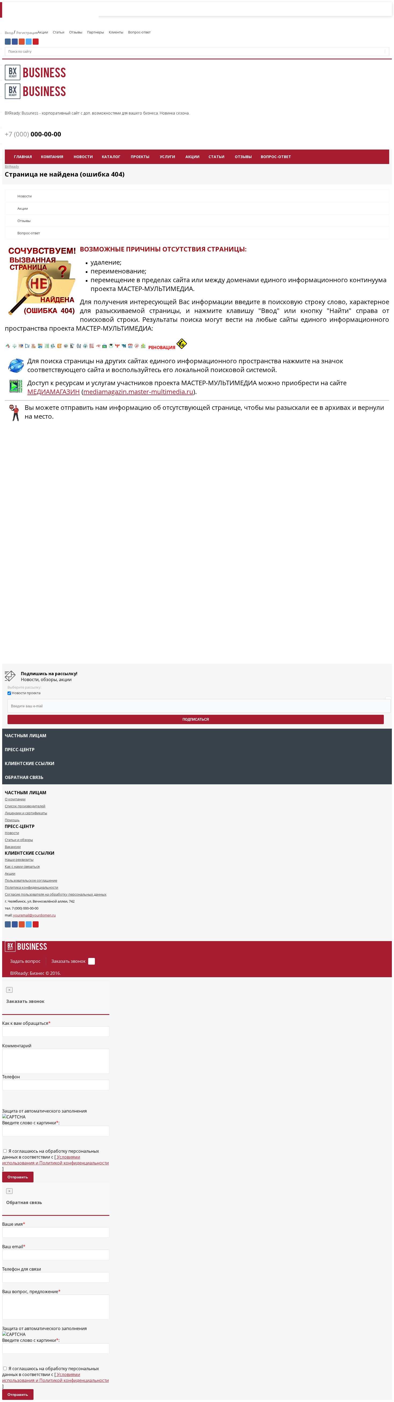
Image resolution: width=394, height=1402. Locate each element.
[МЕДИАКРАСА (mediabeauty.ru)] (98, 347)
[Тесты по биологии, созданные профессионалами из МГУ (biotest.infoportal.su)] (143, 347)
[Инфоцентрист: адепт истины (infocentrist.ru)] (85, 347)
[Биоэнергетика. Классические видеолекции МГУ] (40, 347)
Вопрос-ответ (139, 32)
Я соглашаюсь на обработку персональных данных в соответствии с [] (55, 1160)
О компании (15, 799)
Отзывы (75, 32)
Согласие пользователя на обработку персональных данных (55, 894)
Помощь (12, 819)
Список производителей (25, 806)
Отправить (18, 1177)
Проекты (140, 156)
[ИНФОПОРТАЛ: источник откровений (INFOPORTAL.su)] (27, 347)
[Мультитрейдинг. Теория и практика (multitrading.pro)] (8, 347)
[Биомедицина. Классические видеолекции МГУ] (53, 347)
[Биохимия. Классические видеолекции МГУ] (34, 347)
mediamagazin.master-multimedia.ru (138, 391)
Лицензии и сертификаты (26, 813)
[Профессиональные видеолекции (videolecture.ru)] (72, 347)
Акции (43, 32)
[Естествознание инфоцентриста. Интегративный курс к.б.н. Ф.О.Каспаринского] (14, 347)
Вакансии (13, 846)
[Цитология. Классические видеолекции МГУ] (59, 347)
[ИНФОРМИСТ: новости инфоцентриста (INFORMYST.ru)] (21, 347)
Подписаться (196, 719)
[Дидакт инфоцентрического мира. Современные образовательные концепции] (66, 347)
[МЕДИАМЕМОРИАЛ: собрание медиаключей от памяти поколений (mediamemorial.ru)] (136, 347)
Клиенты (116, 32)
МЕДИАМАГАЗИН (53, 391)
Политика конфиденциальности (31, 887)
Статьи (58, 32)
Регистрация (27, 32)
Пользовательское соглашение (31, 880)
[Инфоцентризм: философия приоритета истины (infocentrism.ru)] (79, 347)
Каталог (111, 156)
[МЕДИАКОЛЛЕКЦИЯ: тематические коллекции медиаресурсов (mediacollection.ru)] (91, 347)
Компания (52, 156)
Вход (9, 32)
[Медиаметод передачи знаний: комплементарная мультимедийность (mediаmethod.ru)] (130, 347)
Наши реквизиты (19, 859)
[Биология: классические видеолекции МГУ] (46, 347)
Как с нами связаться (22, 866)
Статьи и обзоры (19, 839)
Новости (83, 156)
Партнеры (95, 32)
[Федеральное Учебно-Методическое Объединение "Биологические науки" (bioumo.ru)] (111, 347)
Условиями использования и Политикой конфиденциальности (55, 1160)
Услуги (167, 156)
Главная (23, 156)
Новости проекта (26, 693)
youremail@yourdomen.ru (34, 915)
